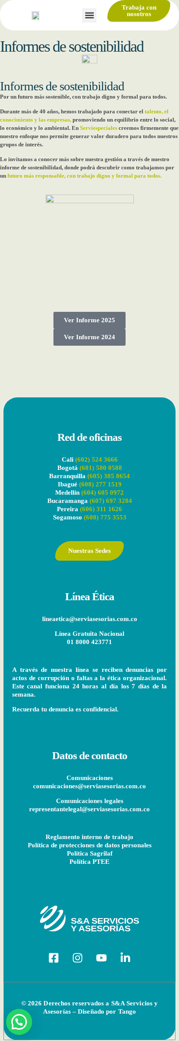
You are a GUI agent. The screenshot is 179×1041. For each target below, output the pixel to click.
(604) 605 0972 (102, 492)
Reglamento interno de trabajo (89, 836)
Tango (127, 1011)
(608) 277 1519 (100, 484)
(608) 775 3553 (104, 517)
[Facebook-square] (54, 958)
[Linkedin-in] (125, 958)
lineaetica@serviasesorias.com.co (89, 618)
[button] (89, 15)
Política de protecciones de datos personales (90, 845)
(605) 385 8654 (108, 476)
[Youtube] (102, 958)
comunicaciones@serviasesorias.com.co (89, 786)
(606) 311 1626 (101, 509)
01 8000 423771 (89, 641)
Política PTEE (89, 861)
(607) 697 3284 (111, 500)
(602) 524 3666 (96, 459)
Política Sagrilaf (90, 853)
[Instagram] (78, 958)
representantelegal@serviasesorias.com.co (89, 809)
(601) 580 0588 (101, 467)
